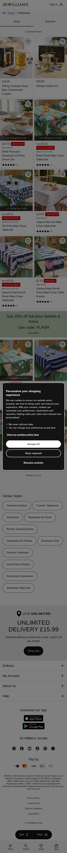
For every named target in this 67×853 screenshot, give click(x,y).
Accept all (33, 444)
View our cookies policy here (23, 434)
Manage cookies (33, 462)
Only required (33, 453)
